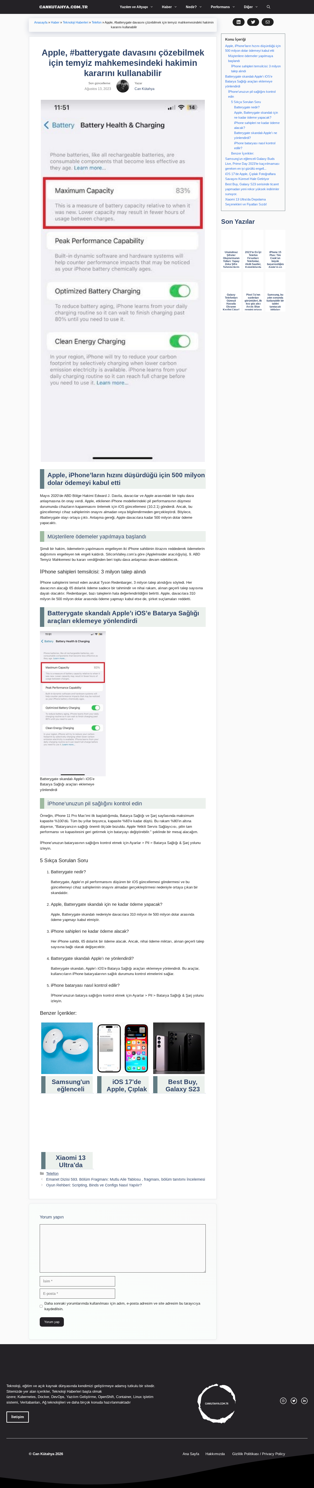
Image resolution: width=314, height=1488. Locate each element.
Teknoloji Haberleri (75, 22)
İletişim (17, 1417)
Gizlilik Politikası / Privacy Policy (258, 1454)
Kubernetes (27, 1397)
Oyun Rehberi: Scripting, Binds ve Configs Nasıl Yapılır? (94, 1185)
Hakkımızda (215, 1454)
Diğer (248, 7)
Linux (137, 1397)
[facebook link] (304, 1401)
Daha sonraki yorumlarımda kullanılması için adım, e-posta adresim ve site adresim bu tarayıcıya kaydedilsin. (122, 1306)
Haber (167, 7)
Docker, (44, 1397)
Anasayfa (40, 22)
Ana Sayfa (191, 1454)
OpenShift (106, 1397)
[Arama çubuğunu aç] (268, 7)
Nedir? (191, 7)
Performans (220, 7)
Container (123, 1397)
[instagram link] (283, 1401)
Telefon (96, 22)
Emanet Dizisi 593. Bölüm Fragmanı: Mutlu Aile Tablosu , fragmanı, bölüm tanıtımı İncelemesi (125, 1179)
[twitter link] (294, 1401)
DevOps (57, 1397)
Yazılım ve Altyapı (134, 7)
